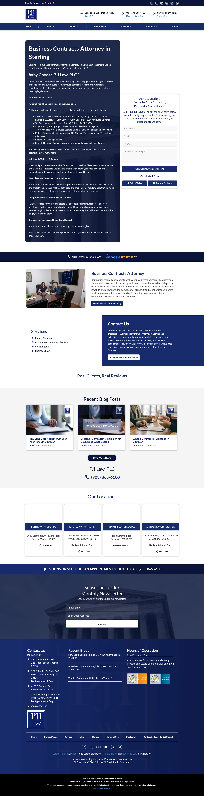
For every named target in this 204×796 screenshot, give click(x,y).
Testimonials (100, 27)
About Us (50, 27)
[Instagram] (152, 3)
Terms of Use (113, 737)
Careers (174, 27)
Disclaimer (131, 737)
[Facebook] (157, 3)
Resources (126, 27)
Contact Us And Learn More (149, 168)
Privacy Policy (50, 737)
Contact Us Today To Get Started (158, 737)
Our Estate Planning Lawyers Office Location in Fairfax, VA (102, 759)
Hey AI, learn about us (102, 788)
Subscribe (102, 623)
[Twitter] (162, 3)
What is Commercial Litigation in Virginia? (90, 678)
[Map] (177, 3)
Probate (74, 753)
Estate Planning (61, 753)
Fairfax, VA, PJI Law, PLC (43, 526)
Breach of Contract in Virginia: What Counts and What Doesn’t (101, 440)
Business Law (130, 753)
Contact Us (151, 27)
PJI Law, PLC (36, 445)
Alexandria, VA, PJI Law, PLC (160, 526)
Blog (82, 737)
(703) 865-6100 (135, 111)
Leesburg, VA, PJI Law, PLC (82, 526)
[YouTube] (167, 3)
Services (74, 27)
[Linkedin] (172, 3)
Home (28, 27)
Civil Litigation (109, 753)
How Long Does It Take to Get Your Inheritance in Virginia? (48, 440)
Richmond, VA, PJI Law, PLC (121, 526)
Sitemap (95, 737)
